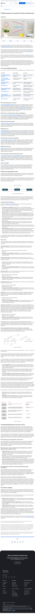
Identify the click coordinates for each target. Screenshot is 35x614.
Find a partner (14, 582)
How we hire (5, 593)
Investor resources (27, 582)
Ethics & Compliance (15, 595)
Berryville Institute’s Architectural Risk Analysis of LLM (6, 95)
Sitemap (4, 603)
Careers (4, 590)
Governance (26, 583)
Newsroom (4, 586)
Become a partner (14, 586)
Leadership (4, 583)
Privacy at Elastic (14, 593)
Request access (14, 584)
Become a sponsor (27, 593)
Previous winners (26, 590)
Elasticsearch (17, 558)
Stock (25, 586)
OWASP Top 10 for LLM (5, 91)
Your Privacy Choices (11, 610)
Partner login (14, 583)
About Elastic (5, 582)
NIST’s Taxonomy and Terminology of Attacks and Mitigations (5, 79)
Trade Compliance (15, 594)
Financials (25, 584)
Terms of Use (8, 602)
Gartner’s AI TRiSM (4, 98)
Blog (3, 584)
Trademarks (4, 602)
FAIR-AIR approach (4, 85)
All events (25, 594)
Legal (13, 590)
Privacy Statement (12, 602)
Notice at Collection (5, 610)
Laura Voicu (3, 16)
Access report (19, 0)
